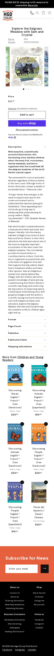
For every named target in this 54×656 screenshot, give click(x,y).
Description (15, 147)
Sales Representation (14, 604)
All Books (39, 597)
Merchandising (14, 624)
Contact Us (15, 593)
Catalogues (15, 628)
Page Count (14, 326)
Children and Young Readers (22, 359)
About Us (15, 597)
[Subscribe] (45, 569)
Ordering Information (14, 601)
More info (33, 5)
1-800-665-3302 (32, 13)
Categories (39, 601)
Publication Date (17, 340)
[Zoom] (38, 82)
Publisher (13, 333)
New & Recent (39, 593)
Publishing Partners (14, 608)
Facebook (39, 620)
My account (39, 604)
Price (11, 96)
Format (12, 319)
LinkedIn (39, 628)
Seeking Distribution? (14, 631)
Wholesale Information (14, 620)
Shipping (12, 109)
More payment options (27, 130)
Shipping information (20, 346)
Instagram (39, 624)
